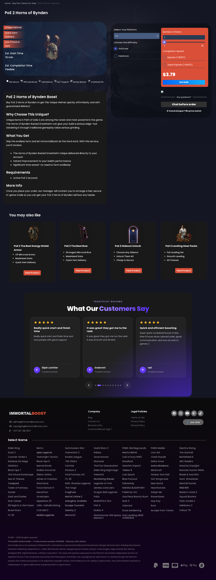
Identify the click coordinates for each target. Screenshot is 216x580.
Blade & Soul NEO (189, 474)
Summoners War (74, 448)
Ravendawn (157, 496)
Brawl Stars (14, 510)
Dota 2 (12, 452)
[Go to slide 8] (115, 385)
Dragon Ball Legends (105, 492)
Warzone (99, 461)
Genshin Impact (131, 465)
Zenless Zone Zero (104, 487)
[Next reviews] (127, 385)
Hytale (11, 492)
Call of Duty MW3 (132, 456)
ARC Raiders (186, 461)
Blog (90, 417)
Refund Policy (138, 425)
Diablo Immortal (46, 470)
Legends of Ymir (103, 483)
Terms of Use (138, 417)
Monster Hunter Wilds (191, 470)
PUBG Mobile (158, 448)
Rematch (70, 515)
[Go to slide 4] (105, 385)
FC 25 (11, 515)
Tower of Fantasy (18, 487)
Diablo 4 (98, 510)
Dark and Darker (17, 496)
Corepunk (13, 483)
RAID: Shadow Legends (78, 483)
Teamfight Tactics (47, 456)
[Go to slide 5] (108, 385)
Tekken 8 (127, 470)
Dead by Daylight (189, 465)
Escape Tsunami (74, 505)
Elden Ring (14, 448)
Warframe (42, 483)
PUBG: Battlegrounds (134, 448)
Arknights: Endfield (76, 501)
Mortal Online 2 (73, 496)
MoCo (40, 448)
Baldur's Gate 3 (188, 492)
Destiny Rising (187, 448)
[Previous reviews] (89, 385)
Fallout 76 (185, 510)
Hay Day (155, 501)
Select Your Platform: (125, 29)
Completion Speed (173, 51)
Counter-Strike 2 (17, 456)
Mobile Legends (45, 515)
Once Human (101, 456)
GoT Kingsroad (159, 478)
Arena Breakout (160, 465)
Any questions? (184, 97)
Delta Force (157, 461)
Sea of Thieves (16, 478)
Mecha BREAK (129, 452)
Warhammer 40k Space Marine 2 (107, 516)
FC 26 (68, 478)
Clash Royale (158, 456)
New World (157, 483)
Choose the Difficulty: (126, 42)
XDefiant (13, 465)
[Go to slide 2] (98, 385)
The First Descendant (106, 465)
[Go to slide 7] (113, 385)
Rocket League (73, 456)
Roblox (97, 452)
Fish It (97, 505)
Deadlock (127, 461)
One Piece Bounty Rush (135, 496)
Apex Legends (44, 452)
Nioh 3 (125, 501)
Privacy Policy (138, 421)
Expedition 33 (44, 501)
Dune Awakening (131, 510)
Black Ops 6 (43, 461)
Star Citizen (14, 501)
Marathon (42, 492)
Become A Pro (95, 425)
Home (8, 3)
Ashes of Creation (47, 478)
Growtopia (43, 496)
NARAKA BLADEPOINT (133, 487)
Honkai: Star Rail (160, 474)
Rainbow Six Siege (18, 461)
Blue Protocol (129, 478)
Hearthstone (158, 487)
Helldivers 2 (185, 505)
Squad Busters (187, 496)
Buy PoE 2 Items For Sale (24, 3)
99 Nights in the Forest (21, 505)
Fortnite (69, 465)
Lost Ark (155, 452)
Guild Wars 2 (101, 448)
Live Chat (195, 422)
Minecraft (156, 470)
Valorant (127, 505)
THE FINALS (71, 461)
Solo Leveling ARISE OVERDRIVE (132, 516)
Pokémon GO (129, 492)
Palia (96, 496)
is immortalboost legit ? (100, 429)
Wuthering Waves (104, 478)
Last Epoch (128, 474)
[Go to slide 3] (102, 385)
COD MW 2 (42, 510)
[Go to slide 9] (118, 385)
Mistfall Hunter (187, 483)
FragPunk (70, 492)
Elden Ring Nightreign (106, 470)
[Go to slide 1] (95, 385)
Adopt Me (156, 492)
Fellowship (128, 483)
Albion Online (44, 474)
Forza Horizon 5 (45, 487)
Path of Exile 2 (187, 501)
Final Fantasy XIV (75, 474)
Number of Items (172, 31)
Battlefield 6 (186, 456)
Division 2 (70, 470)
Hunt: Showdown (188, 478)
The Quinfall (186, 452)
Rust (153, 505)
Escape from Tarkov (162, 510)
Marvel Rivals (44, 465)
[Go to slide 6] (110, 385)
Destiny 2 (70, 510)
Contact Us (94, 421)
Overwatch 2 (72, 452)
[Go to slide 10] (120, 385)
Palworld (99, 474)
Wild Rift (184, 487)
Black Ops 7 (14, 470)
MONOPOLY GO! (102, 501)
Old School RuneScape (20, 474)
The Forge (70, 487)
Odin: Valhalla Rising (48, 505)
